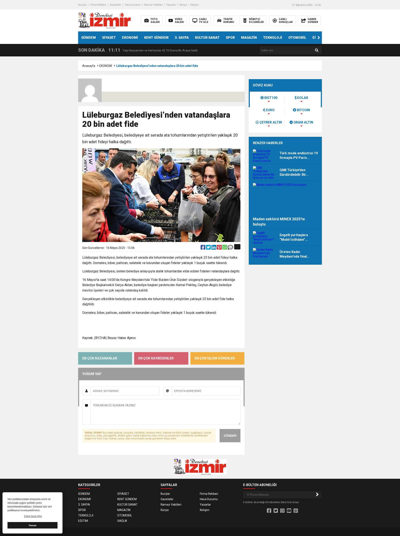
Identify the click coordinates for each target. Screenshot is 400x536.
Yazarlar (171, 4)
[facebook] (203, 248)
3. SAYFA (182, 38)
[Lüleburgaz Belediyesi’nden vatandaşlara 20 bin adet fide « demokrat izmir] (104, 20)
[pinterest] (219, 248)
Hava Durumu (132, 4)
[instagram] (282, 511)
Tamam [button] (32, 525)
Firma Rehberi (98, 4)
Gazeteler (115, 4)
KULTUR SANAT (207, 38)
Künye (183, 4)
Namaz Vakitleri (153, 4)
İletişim (194, 4)
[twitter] (208, 248)
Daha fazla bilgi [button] (33, 516)
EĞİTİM (83, 520)
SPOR (230, 38)
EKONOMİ (130, 38)
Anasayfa (88, 65)
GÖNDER (230, 435)
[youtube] (289, 511)
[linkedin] (214, 248)
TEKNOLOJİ (272, 38)
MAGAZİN (249, 38)
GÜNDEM (88, 38)
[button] (319, 37)
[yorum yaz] (230, 248)
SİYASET (109, 38)
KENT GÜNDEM (156, 38)
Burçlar (82, 4)
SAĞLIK (122, 520)
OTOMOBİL (297, 38)
